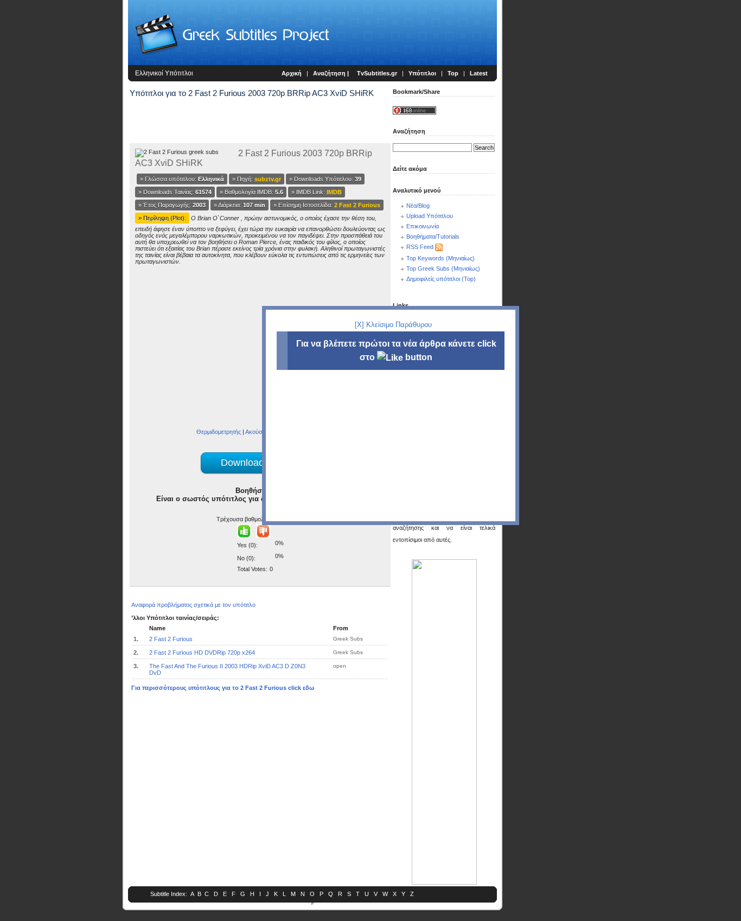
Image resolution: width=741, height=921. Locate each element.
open (339, 666)
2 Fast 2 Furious (171, 639)
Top (453, 73)
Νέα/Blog (418, 205)
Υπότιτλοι (422, 73)
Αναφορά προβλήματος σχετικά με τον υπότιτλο (193, 605)
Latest (479, 73)
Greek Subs (348, 639)
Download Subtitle (260, 462)
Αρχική (292, 73)
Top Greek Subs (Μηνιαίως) (443, 268)
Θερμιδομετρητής (218, 431)
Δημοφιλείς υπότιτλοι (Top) (441, 279)
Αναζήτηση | (331, 73)
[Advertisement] (63, 179)
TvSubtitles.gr (377, 73)
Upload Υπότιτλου (429, 216)
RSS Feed (419, 247)
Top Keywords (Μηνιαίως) (440, 258)
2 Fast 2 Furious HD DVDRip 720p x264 (202, 652)
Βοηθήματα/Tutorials (432, 236)
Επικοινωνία (422, 226)
